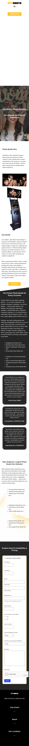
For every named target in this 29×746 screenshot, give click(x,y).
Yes (8, 616)
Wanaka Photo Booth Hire (16, 521)
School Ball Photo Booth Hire (14, 351)
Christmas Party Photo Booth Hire (16, 366)
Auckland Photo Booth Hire (17, 489)
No (7, 619)
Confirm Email (7, 590)
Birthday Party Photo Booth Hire (15, 345)
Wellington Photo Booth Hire (17, 505)
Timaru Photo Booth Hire (16, 511)
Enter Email (7, 584)
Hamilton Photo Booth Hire (17, 491)
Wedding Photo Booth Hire (14, 343)
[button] (14, 6)
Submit (7, 680)
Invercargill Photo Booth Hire (17, 527)
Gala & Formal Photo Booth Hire (15, 360)
